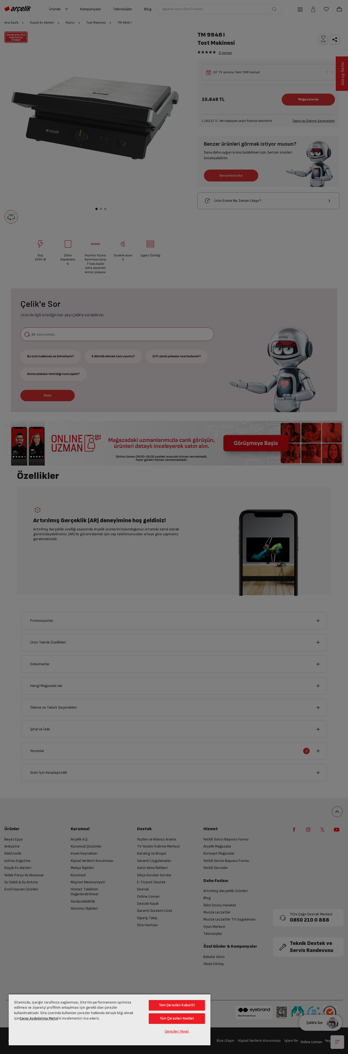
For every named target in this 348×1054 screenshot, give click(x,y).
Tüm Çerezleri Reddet (177, 1018)
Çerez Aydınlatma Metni (39, 1018)
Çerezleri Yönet (177, 1031)
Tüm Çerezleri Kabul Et (177, 1005)
